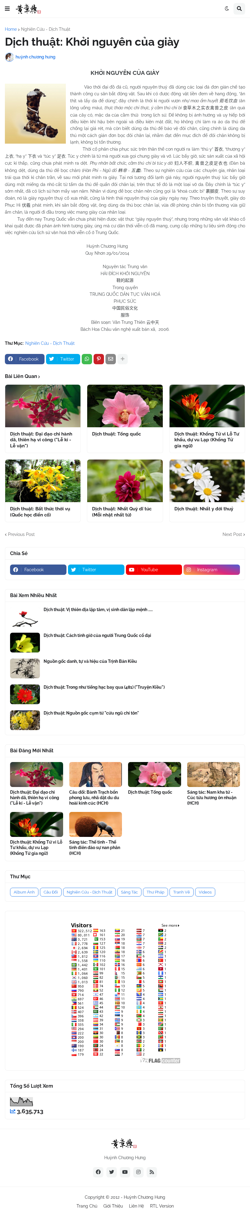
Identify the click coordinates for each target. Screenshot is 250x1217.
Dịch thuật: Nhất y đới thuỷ (203, 509)
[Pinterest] (99, 359)
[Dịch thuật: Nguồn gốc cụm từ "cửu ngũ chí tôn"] (25, 720)
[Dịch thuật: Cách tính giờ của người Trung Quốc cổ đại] (25, 642)
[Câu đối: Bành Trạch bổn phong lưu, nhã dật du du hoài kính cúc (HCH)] (95, 774)
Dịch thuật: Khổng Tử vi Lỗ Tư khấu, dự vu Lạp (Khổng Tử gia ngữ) (206, 440)
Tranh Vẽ (181, 892)
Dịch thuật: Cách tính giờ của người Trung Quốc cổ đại (97, 635)
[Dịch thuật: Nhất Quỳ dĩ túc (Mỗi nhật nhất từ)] (124, 481)
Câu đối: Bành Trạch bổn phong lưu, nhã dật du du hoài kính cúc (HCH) (94, 798)
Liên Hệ (136, 1206)
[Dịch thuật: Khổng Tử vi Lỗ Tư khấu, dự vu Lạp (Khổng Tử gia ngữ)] (207, 406)
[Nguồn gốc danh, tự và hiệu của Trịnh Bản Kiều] (25, 668)
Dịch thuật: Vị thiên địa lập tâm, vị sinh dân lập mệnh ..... (98, 609)
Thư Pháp (155, 892)
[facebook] (98, 1172)
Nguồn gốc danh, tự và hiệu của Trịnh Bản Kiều (90, 661)
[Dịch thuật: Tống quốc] (124, 406)
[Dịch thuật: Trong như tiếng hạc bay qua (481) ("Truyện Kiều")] (25, 694)
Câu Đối (51, 892)
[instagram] (138, 1172)
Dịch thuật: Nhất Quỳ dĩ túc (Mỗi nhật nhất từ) (122, 512)
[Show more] (122, 359)
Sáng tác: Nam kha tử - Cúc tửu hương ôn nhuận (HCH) (211, 798)
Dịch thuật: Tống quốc (116, 434)
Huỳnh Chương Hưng (144, 1197)
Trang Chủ (87, 1206)
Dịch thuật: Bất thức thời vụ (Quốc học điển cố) (40, 512)
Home (11, 29)
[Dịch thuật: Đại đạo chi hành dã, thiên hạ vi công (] (42, 406)
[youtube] (125, 1172)
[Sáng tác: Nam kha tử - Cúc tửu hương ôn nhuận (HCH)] (213, 774)
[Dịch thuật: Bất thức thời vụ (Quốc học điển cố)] (42, 481)
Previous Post (21, 534)
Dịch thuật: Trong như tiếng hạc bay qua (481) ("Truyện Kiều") (104, 687)
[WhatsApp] (87, 359)
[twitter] (111, 1172)
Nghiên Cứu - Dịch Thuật (45, 29)
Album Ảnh (24, 892)
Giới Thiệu (113, 1206)
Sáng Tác (129, 892)
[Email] (110, 359)
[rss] (152, 1172)
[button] (7, 9)
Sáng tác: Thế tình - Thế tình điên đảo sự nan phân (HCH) (94, 847)
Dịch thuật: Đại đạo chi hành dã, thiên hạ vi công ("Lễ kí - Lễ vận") (41, 440)
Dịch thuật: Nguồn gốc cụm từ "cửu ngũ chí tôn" (91, 713)
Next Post (232, 534)
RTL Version (162, 1206)
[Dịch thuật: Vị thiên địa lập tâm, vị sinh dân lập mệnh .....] (25, 617)
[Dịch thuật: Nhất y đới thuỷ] (207, 481)
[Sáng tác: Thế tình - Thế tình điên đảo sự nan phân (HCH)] (95, 824)
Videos (205, 892)
